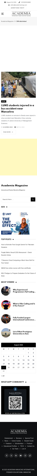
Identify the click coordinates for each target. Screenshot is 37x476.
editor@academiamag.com (19, 5)
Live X (24, 449)
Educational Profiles (10, 446)
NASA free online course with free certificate (16, 268)
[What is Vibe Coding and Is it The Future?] (6, 305)
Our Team (15, 449)
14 (23, 360)
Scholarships (19, 443)
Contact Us (30, 446)
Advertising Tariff (17, 8)
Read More (7, 132)
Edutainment (9, 438)
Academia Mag (8, 127)
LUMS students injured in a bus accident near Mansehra (17, 108)
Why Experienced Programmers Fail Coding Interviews (23, 292)
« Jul (2, 376)
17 (4, 364)
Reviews (19, 438)
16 (33, 360)
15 (28, 360)
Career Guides (16, 441)
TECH (22, 446)
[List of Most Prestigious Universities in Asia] (6, 333)
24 (4, 367)
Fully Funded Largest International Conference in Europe (23, 320)
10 (4, 360)
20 (18, 364)
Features (9, 443)
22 (28, 364)
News (6, 441)
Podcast (29, 443)
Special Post (29, 438)
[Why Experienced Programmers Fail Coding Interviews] (6, 291)
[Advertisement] (18, 44)
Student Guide (28, 441)
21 (23, 364)
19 (13, 364)
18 (8, 364)
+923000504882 (26, 2)
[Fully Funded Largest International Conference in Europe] (6, 319)
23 (33, 364)
